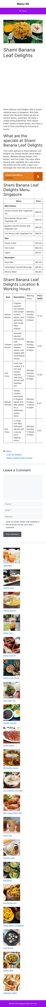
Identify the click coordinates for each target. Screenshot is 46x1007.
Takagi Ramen (9, 610)
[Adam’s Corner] (11, 713)
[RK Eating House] (11, 758)
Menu (8, 451)
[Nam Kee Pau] (11, 690)
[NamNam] (11, 870)
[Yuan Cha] (11, 825)
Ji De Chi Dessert (14, 454)
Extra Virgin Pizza (11, 678)
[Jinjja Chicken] (11, 645)
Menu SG (23, 4)
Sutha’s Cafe (9, 858)
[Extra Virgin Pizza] (11, 668)
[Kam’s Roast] (11, 735)
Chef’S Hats (8, 588)
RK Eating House (10, 768)
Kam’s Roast (8, 745)
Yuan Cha (7, 835)
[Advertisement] (23, 84)
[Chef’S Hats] (11, 578)
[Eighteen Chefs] (11, 983)
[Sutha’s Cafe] (11, 848)
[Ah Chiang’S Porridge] (11, 780)
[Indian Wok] (11, 960)
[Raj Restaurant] (11, 893)
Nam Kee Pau (9, 700)
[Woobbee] (11, 555)
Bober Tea (8, 633)
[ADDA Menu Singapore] (11, 915)
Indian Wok (8, 970)
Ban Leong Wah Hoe (12, 813)
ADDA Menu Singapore (13, 925)
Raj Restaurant (10, 903)
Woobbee (7, 565)
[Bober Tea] (11, 623)
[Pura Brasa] (11, 938)
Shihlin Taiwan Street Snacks (19, 458)
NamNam (7, 880)
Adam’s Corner (10, 723)
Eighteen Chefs (10, 993)
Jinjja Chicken (9, 655)
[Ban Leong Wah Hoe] (11, 803)
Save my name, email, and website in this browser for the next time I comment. (22, 525)
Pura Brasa (8, 948)
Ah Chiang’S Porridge (12, 790)
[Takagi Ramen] (11, 600)
